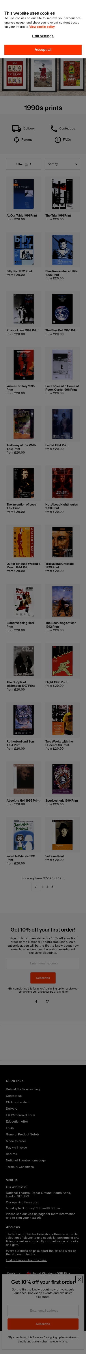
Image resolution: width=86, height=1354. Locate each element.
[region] (43, 29)
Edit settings (43, 36)
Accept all (43, 50)
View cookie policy (42, 27)
